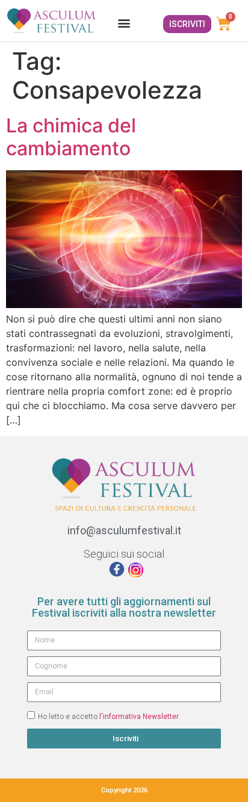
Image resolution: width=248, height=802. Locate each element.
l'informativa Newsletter (139, 716)
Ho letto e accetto (108, 716)
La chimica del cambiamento (71, 137)
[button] (124, 22)
